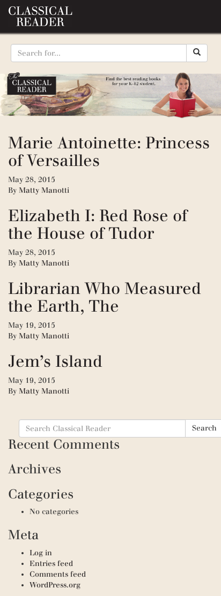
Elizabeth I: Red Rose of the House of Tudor (97, 224)
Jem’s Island (55, 361)
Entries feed (51, 563)
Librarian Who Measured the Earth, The (104, 297)
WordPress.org (55, 585)
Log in (41, 552)
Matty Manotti (44, 190)
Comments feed (58, 574)
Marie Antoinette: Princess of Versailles (109, 151)
